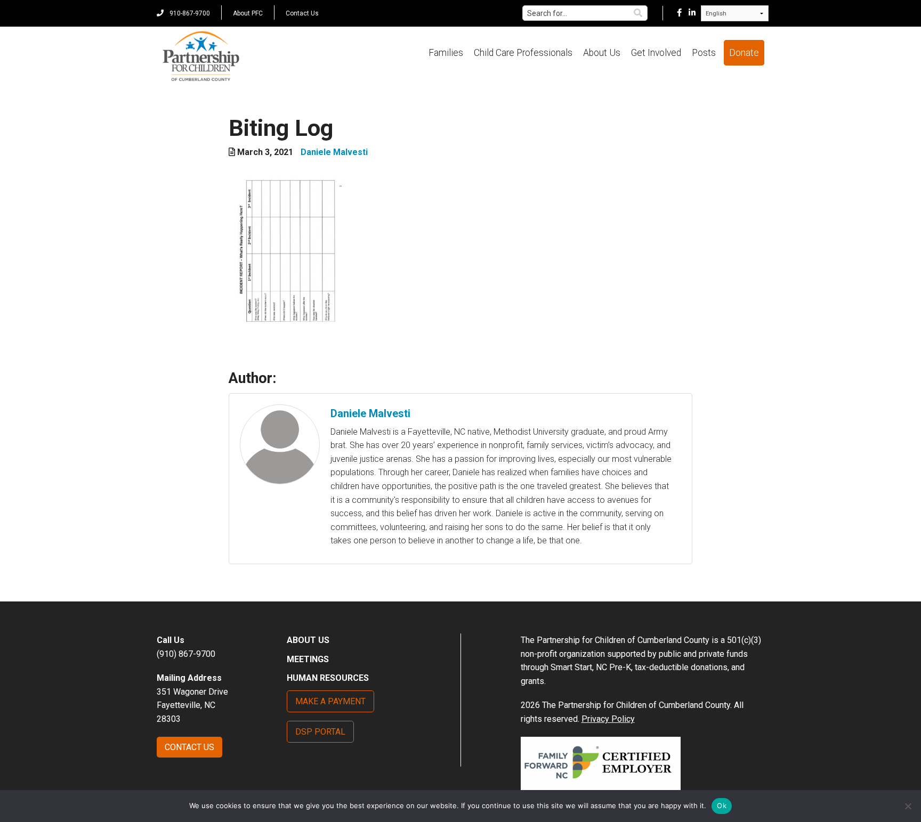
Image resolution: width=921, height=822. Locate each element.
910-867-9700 (189, 13)
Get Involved (656, 52)
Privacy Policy (608, 719)
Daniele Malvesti (334, 152)
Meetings (308, 659)
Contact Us (302, 13)
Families (446, 52)
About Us (601, 52)
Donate (744, 52)
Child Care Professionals (523, 52)
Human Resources (328, 678)
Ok (721, 805)
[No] (907, 806)
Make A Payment (330, 701)
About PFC (248, 13)
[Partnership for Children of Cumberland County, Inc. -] (201, 57)
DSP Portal (320, 732)
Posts (704, 52)
